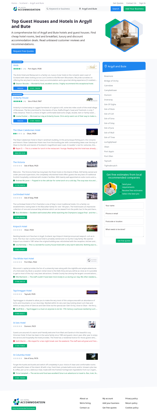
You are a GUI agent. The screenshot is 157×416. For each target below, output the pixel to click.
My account (108, 398)
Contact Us (131, 3)
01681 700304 (20, 378)
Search (115, 8)
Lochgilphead (110, 142)
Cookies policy (131, 407)
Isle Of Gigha (110, 104)
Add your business (111, 403)
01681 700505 (35, 121)
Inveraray (108, 99)
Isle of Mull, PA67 (35, 101)
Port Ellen (108, 156)
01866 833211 (20, 314)
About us (84, 398)
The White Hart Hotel (23, 258)
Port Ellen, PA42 (30, 262)
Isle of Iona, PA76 (31, 358)
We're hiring (85, 403)
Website (20, 88)
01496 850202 (20, 217)
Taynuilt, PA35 (29, 294)
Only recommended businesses (23, 408)
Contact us (85, 407)
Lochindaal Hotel (21, 194)
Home (14, 3)
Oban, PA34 (31, 133)
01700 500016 (20, 185)
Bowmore (108, 76)
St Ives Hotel (19, 322)
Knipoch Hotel (20, 226)
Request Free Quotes (23, 51)
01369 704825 (20, 346)
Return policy (131, 403)
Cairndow (108, 85)
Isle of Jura (109, 128)
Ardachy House (20, 97)
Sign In (142, 3)
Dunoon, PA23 (30, 326)
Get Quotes (118, 3)
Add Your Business (134, 8)
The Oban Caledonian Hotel (26, 130)
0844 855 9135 (20, 153)
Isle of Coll (109, 113)
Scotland (23, 3)
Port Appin (109, 151)
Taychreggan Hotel (22, 290)
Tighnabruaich (110, 165)
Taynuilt (107, 161)
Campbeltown (110, 90)
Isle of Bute (109, 109)
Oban (106, 146)
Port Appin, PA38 (34, 69)
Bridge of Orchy (111, 81)
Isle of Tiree (109, 137)
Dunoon (108, 95)
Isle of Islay (109, 123)
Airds (15, 65)
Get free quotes (124, 241)
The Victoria (19, 162)
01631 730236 (35, 88)
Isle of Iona (109, 118)
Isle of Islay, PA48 (31, 198)
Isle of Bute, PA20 (31, 165)
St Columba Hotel (21, 354)
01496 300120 (20, 282)
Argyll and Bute (37, 3)
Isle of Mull (109, 132)
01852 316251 (20, 249)
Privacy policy (131, 398)
